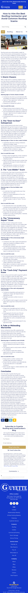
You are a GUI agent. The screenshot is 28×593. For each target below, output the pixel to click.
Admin (4, 417)
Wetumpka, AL (14, 552)
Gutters (14, 529)
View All (14, 555)
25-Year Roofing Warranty (14, 515)
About (14, 561)
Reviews (14, 570)
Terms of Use (6, 466)
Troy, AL (14, 550)
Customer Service (14, 521)
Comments (13, 471)
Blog (14, 564)
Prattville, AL (14, 544)
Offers (14, 567)
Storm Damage (14, 535)
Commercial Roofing (14, 532)
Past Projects (14, 575)
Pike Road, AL (14, 547)
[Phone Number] (20, 7)
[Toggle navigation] (25, 7)
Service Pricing (14, 538)
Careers (14, 572)
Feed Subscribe (15, 450)
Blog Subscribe (14, 447)
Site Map (17, 590)
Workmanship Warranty (14, 512)
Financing (14, 518)
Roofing (10, 32)
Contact (14, 509)
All (3, 32)
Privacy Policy (14, 466)
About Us (19, 32)
